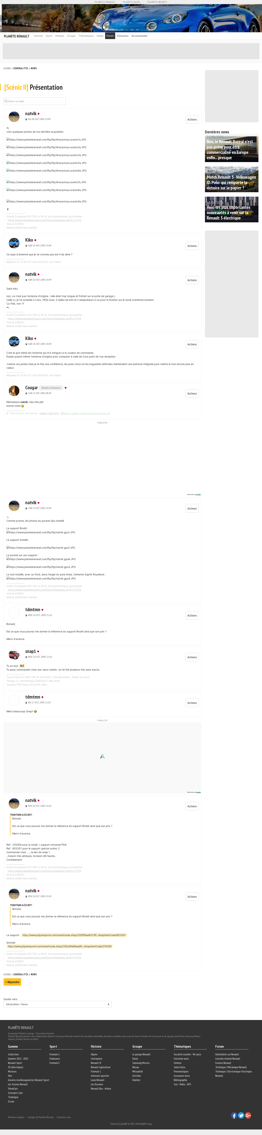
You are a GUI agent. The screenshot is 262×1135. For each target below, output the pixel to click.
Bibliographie (180, 1080)
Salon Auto (179, 1067)
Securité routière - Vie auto (187, 1054)
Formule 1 (55, 1054)
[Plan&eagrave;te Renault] (21, 1027)
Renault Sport (15, 1063)
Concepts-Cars (15, 1093)
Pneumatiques (181, 1071)
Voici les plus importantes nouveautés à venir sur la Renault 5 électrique (228, 212)
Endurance (55, 1058)
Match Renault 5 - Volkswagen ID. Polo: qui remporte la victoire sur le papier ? (231, 182)
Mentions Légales (16, 1117)
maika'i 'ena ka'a (49, 413)
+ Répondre (12, 982)
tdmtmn (32, 609)
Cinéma (177, 1063)
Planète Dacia (131, 2)
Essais (11, 1101)
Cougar (32, 387)
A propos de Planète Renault (40, 1117)
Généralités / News (25, 68)
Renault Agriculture (101, 1067)
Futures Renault (223, 1063)
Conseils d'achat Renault (227, 1058)
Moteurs (12, 1071)
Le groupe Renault (141, 1054)
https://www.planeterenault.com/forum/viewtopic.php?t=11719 (44, 220)
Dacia (135, 1058)
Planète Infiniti (157, 2)
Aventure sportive (100, 1075)
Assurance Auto (182, 1075)
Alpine (94, 1054)
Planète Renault (105, 2)
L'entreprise (96, 1058)
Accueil (7, 68)
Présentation (33, 87)
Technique (13, 1097)
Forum (110, 35)
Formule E (55, 1063)
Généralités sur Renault (227, 1054)
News (100, 35)
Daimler (136, 1080)
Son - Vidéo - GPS (182, 1084)
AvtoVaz (136, 1075)
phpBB (124, 1123)
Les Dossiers (97, 1084)
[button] (14, 116)
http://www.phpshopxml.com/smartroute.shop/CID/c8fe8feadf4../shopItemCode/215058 (60, 946)
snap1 (30, 651)
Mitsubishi (137, 1071)
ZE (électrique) (15, 1067)
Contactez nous (64, 1117)
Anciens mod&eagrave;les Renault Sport (28, 1080)
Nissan (135, 1067)
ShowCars (13, 1088)
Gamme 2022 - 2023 (18, 1058)
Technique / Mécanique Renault (231, 1067)
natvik (30, 113)
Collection (13, 1054)
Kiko (29, 239)
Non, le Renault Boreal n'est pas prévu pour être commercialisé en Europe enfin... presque (230, 149)
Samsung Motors (141, 1063)
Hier (10, 1075)
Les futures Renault (18, 1084)
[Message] (26, 119)
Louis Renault (97, 1080)
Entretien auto (181, 1058)
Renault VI (96, 1063)
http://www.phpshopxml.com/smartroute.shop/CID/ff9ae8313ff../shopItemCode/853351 (74, 935)
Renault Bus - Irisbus (101, 1088)
